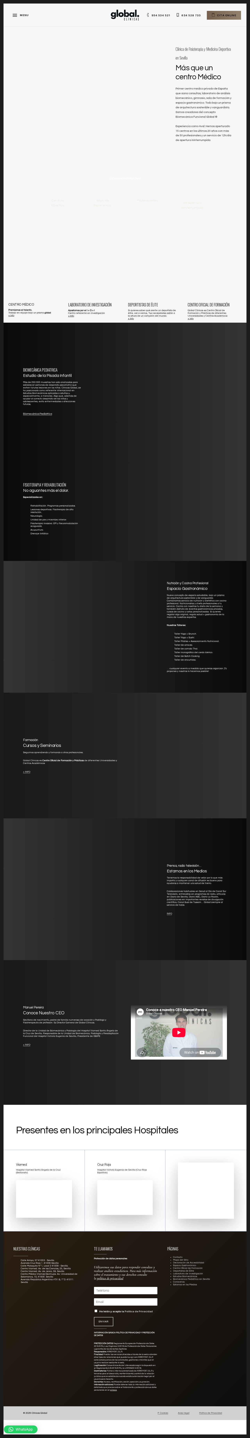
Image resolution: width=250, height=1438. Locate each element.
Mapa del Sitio (180, 1260)
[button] (21, 1429)
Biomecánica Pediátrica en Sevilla (191, 1279)
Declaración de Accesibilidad (188, 1262)
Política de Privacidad (139, 1311)
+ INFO (26, 772)
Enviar (104, 1321)
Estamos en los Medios (185, 1284)
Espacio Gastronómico (184, 1265)
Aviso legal (183, 1413)
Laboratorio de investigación (188, 1273)
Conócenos (179, 1282)
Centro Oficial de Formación (188, 1268)
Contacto (177, 1257)
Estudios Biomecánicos (185, 1276)
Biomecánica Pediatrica (37, 414)
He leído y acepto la (126, 1311)
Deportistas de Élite (183, 1271)
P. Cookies (163, 1413)
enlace (113, 1390)
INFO (169, 913)
